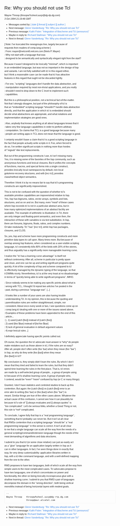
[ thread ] (42, 24)
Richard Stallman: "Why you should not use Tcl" (52, 35)
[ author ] (60, 24)
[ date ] (34, 24)
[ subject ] (51, 24)
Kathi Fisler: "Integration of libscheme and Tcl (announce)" (59, 31)
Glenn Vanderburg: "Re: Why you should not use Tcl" (52, 28)
